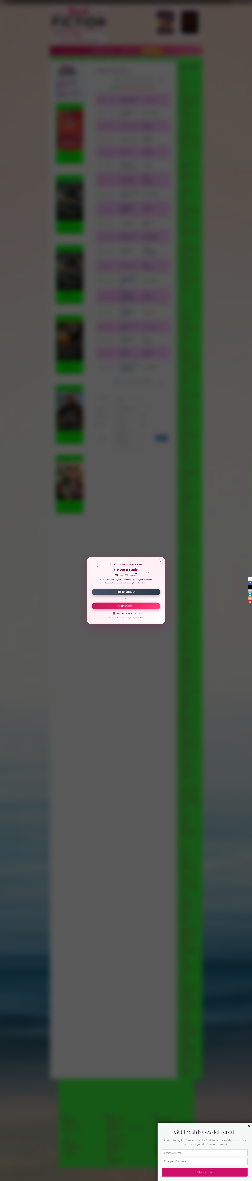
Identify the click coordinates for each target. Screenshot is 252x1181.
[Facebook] (250, 583)
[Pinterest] (250, 602)
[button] (205, 1131)
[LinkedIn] (250, 594)
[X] (250, 587)
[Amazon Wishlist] (250, 598)
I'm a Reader (126, 592)
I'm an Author (126, 606)
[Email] (250, 591)
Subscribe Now (205, 1172)
